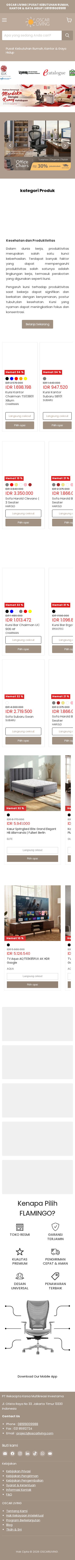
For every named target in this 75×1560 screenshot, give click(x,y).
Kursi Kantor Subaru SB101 (52, 394)
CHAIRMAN (12, 404)
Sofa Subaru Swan (19, 716)
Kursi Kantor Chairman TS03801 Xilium (19, 396)
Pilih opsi (32, 858)
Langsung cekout (20, 416)
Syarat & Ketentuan (21, 1485)
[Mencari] (67, 35)
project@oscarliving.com (34, 1433)
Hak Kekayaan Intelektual (25, 1515)
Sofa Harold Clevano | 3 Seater (22, 500)
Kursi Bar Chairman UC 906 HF (22, 627)
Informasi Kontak (18, 1490)
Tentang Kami (17, 1511)
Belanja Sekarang (37, 324)
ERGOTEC (58, 629)
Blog (9, 1525)
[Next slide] (65, 145)
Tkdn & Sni (14, 1529)
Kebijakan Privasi (18, 1471)
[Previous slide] (10, 145)
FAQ (9, 1494)
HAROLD (10, 506)
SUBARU (48, 400)
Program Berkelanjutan (23, 1520)
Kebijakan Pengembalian (24, 1480)
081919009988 (28, 1424)
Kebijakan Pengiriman (22, 1476)
